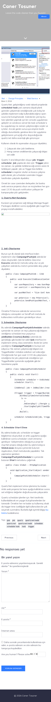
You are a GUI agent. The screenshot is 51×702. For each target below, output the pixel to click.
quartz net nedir (32, 520)
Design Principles (16, 98)
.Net (3, 98)
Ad (3, 608)
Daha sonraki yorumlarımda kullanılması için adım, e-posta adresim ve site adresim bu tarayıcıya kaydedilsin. (23, 645)
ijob (8, 520)
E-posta (6, 619)
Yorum (5, 571)
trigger (31, 526)
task (24, 526)
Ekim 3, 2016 (6, 101)
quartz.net (11, 523)
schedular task (13, 526)
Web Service (32, 98)
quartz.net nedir (25, 523)
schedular (39, 523)
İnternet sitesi (8, 630)
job (13, 520)
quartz (20, 520)
